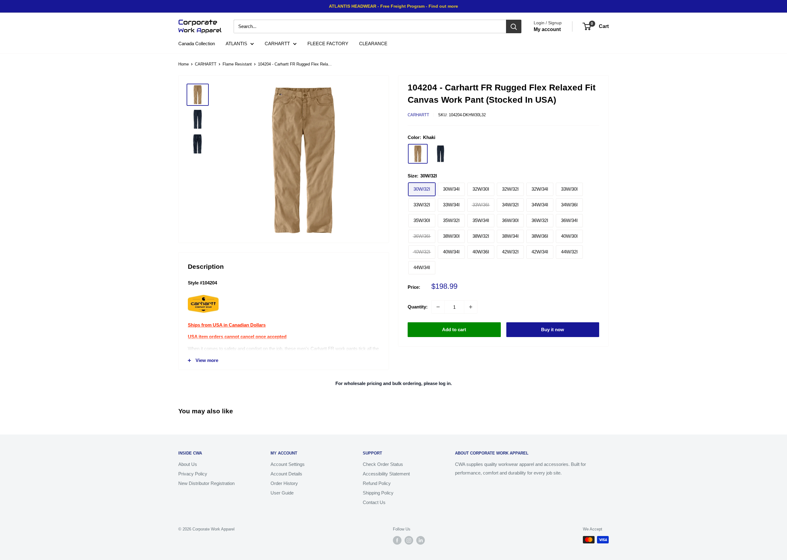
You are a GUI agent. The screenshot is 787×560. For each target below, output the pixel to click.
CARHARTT (277, 43)
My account (547, 29)
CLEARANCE (373, 43)
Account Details (286, 473)
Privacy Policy (192, 473)
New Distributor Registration (206, 483)
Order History (284, 483)
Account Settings (288, 464)
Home (183, 64)
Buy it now (552, 329)
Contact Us (374, 502)
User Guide (282, 492)
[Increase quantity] (470, 306)
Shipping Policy (378, 492)
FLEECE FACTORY (327, 43)
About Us (187, 464)
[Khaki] (418, 154)
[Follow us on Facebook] (397, 540)
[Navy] (440, 154)
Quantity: (418, 306)
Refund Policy (377, 483)
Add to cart (454, 329)
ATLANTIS (236, 43)
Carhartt (418, 115)
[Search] (513, 26)
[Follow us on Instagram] (409, 540)
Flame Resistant (237, 64)
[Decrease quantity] (438, 306)
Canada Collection (196, 43)
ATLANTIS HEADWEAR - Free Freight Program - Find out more (393, 6)
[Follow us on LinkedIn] (420, 540)
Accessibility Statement (386, 473)
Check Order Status (383, 464)
